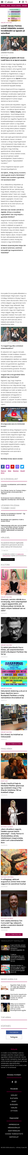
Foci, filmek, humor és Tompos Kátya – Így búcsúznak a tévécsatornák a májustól (14, 492)
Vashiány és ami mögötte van (14, 20)
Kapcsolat (14, 1137)
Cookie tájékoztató (14, 1134)
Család (14, 1108)
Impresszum (14, 1124)
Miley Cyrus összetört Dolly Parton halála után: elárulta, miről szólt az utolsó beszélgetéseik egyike (18, 1007)
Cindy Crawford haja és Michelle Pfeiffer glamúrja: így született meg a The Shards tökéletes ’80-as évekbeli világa (12, 787)
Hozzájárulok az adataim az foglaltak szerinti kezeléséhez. (14, 554)
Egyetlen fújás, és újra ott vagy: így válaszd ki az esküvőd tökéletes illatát (18, 987)
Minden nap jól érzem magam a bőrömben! (14, 11)
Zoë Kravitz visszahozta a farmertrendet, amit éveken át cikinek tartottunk (18, 997)
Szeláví (3, 22)
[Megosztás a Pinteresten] (12, 467)
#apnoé (3, 471)
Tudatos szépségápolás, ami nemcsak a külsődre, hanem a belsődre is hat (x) (17, 958)
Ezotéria (10, 877)
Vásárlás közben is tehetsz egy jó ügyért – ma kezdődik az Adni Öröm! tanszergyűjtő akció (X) (18, 969)
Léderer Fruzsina (7, 52)
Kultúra (9, 22)
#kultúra (16, 471)
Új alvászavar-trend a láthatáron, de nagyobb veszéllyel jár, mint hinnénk (13, 498)
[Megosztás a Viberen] (17, 467)
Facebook (14, 1032)
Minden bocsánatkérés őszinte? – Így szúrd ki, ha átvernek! (13, 514)
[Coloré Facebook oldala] (19, 2)
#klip (9, 471)
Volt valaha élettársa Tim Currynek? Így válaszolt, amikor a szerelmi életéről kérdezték (12, 924)
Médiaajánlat (14, 1128)
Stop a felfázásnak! (14, 16)
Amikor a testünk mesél (14, 18)
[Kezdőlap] (9, 2)
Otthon (14, 1111)
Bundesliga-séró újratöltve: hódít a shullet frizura (12, 520)
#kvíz (8, 5)
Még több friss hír (14, 934)
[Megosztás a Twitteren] (22, 467)
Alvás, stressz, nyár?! (14, 14)
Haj (6, 781)
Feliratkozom (8, 559)
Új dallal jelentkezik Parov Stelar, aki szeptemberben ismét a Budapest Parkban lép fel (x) (14, 650)
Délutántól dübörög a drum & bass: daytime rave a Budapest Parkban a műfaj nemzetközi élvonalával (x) (14, 694)
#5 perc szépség (16, 5)
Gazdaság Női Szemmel (14, 9)
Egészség (14, 1104)
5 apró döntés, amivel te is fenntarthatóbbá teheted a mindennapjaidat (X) (18, 947)
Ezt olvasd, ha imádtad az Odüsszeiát (12, 736)
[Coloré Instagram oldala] (23, 2)
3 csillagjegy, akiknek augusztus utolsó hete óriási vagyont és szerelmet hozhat (13, 881)
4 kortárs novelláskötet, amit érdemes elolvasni (13, 485)
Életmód (4, 826)
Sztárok (10, 826)
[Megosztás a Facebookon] (3, 467)
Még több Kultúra (14, 744)
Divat (2, 781)
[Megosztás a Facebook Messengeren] (7, 467)
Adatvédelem (14, 1131)
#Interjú (3, 5)
